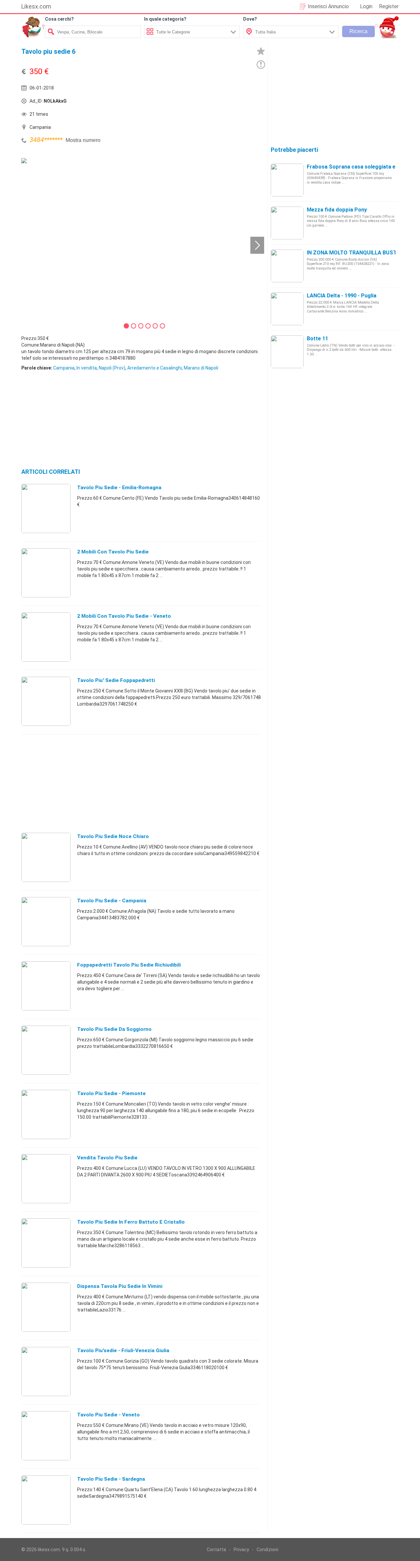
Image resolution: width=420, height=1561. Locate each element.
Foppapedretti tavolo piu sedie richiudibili (129, 965)
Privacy (241, 1549)
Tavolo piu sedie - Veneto (108, 1415)
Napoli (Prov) (112, 367)
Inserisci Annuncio (328, 6)
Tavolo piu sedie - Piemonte (111, 1093)
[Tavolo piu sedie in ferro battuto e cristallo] (46, 1242)
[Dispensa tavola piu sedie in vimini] (46, 1307)
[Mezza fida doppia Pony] (287, 222)
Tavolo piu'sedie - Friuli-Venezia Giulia (123, 1350)
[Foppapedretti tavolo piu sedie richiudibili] (46, 985)
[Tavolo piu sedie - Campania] (46, 921)
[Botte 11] (287, 351)
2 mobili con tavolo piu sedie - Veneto (124, 616)
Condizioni (267, 1549)
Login (366, 6)
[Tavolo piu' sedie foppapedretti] (46, 701)
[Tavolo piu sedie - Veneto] (46, 1435)
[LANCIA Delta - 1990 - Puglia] (287, 308)
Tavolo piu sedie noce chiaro (113, 836)
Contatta (216, 1549)
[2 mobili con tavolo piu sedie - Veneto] (46, 636)
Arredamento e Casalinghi (154, 367)
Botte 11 (317, 338)
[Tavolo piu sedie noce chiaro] (46, 857)
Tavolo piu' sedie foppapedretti (116, 680)
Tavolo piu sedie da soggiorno (114, 1029)
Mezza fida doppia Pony (337, 210)
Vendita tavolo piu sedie (107, 1158)
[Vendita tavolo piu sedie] (46, 1178)
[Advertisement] (202, 103)
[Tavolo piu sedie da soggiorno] (46, 1049)
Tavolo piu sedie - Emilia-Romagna (119, 487)
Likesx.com (36, 6)
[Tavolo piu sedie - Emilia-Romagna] (46, 508)
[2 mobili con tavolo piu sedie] (46, 572)
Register (389, 6)
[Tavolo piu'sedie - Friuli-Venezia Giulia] (46, 1371)
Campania (63, 367)
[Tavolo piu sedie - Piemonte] (46, 1114)
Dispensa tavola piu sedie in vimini (119, 1286)
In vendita (86, 367)
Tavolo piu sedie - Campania (111, 901)
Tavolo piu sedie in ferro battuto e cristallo (131, 1222)
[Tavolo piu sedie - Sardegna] (46, 1499)
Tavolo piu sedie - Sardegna (111, 1479)
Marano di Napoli (201, 367)
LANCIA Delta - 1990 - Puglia (341, 295)
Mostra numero (83, 140)
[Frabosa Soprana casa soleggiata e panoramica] (287, 179)
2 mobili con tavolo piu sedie (113, 552)
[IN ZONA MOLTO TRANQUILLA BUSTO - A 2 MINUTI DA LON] (287, 265)
